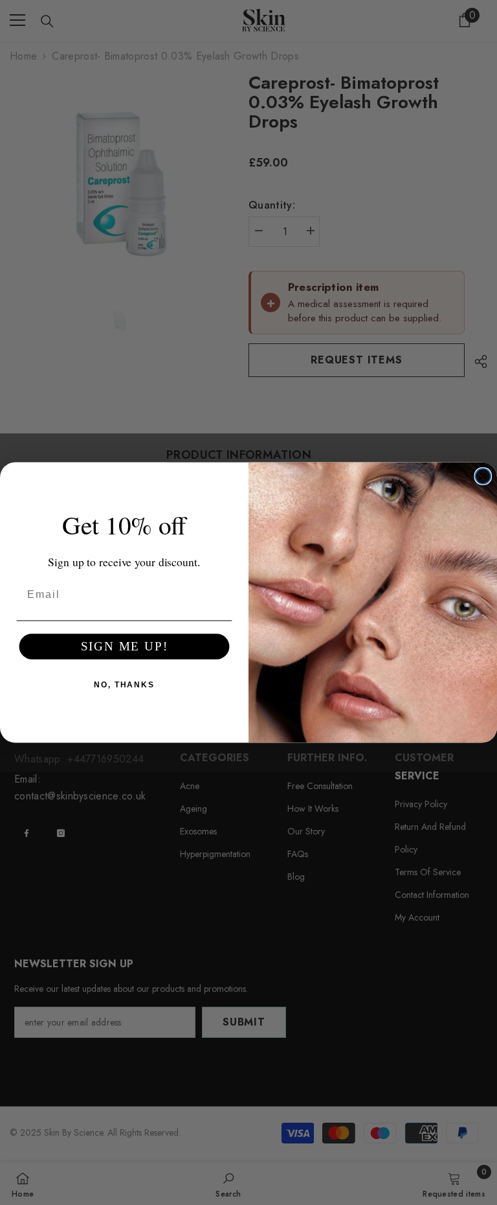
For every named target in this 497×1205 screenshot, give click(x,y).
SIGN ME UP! (124, 646)
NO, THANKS (124, 684)
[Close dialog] (483, 476)
